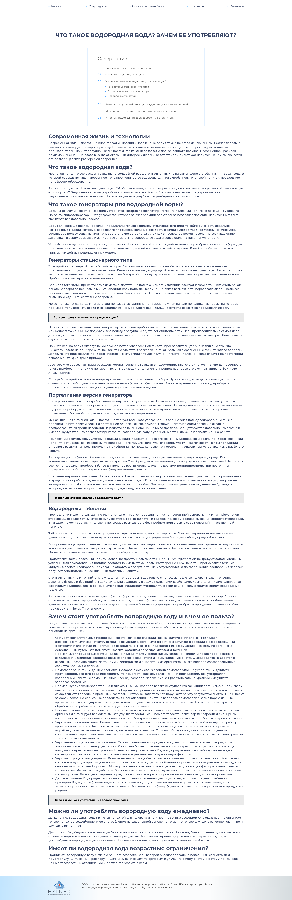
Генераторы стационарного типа (128, 86)
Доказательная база (148, 6)
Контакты (197, 6)
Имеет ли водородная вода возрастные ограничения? (141, 117)
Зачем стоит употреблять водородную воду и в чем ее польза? (146, 104)
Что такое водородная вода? (124, 74)
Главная (57, 6)
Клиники (237, 6)
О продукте (98, 6)
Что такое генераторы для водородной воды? (136, 81)
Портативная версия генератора (128, 91)
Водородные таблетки (122, 96)
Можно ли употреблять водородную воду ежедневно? (141, 111)
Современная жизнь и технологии (128, 68)
